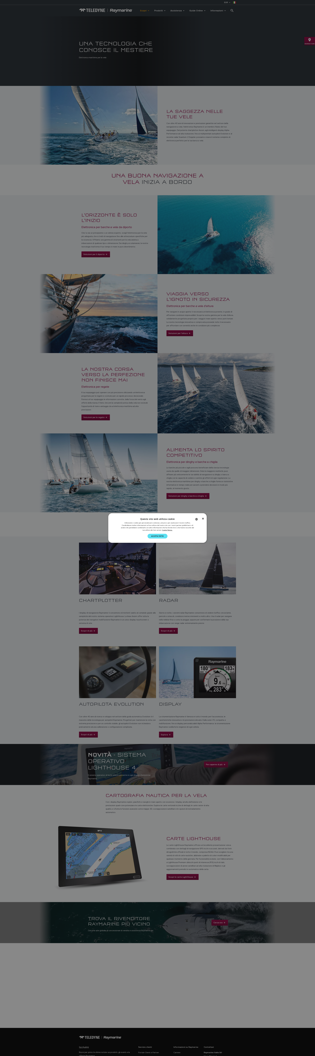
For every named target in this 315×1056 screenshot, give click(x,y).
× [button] (203, 519)
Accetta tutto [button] (157, 536)
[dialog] (157, 528)
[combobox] (196, 519)
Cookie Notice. (167, 530)
